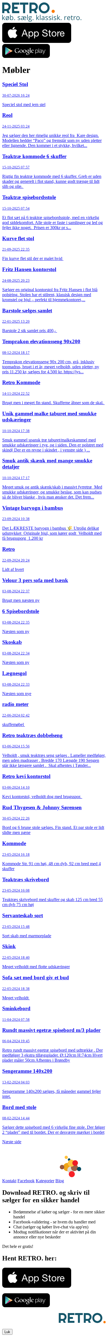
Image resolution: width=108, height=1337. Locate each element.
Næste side (11, 1141)
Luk (7, 1332)
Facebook (26, 1180)
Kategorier (45, 1180)
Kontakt (9, 1180)
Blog (59, 1180)
